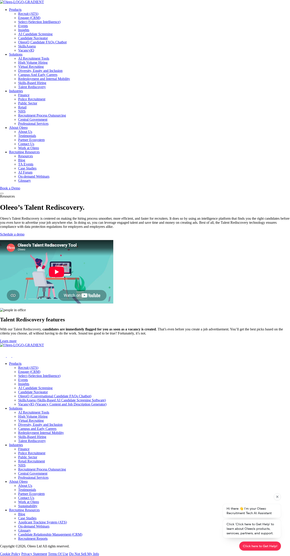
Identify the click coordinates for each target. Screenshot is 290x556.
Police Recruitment (31, 99)
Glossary (24, 180)
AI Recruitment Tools (33, 58)
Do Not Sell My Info (84, 554)
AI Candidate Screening (35, 34)
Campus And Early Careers (37, 75)
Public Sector (27, 103)
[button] (2, 193)
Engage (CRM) (29, 18)
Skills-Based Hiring (32, 83)
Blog (21, 160)
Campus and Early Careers (37, 429)
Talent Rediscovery (32, 87)
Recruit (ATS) (28, 14)
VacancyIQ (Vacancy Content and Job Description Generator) (62, 404)
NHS (22, 111)
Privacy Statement (34, 554)
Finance (23, 95)
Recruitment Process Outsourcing (42, 115)
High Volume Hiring (33, 62)
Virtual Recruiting (31, 66)
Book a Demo (10, 188)
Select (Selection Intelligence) (39, 22)
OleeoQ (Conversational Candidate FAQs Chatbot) (54, 396)
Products (15, 10)
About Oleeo (18, 128)
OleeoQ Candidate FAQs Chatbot (42, 42)
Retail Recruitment (31, 461)
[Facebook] (9, 356)
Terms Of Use (58, 554)
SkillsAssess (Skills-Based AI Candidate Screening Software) (62, 400)
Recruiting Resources (24, 152)
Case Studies (27, 168)
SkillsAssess (27, 46)
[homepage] (145, 2)
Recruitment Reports (33, 538)
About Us (25, 132)
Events (23, 26)
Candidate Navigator (33, 38)
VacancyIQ (26, 50)
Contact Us (26, 144)
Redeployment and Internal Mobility (44, 79)
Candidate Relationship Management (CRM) (50, 534)
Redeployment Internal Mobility (41, 433)
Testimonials (27, 136)
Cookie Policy (10, 554)
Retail (22, 107)
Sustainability (27, 506)
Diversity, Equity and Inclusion (40, 71)
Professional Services (33, 123)
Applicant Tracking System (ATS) (42, 522)
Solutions (15, 54)
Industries (16, 91)
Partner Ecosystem (31, 140)
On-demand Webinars (33, 176)
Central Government (32, 119)
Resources (25, 156)
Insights (23, 30)
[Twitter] (3, 356)
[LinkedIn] (14, 356)
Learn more (8, 341)
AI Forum (25, 172)
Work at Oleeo (28, 148)
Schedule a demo (12, 234)
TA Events (25, 164)
